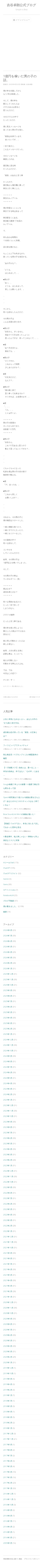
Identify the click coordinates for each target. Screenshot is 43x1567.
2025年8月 (7, 996)
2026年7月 (7, 935)
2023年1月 (7, 1165)
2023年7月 (7, 1132)
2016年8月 (7, 1515)
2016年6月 (7, 1526)
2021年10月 (8, 1247)
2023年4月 (7, 1149)
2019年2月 (7, 1390)
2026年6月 (7, 941)
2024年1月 (7, 1100)
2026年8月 (7, 930)
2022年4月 (7, 1214)
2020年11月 (8, 1307)
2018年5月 (7, 1406)
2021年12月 (8, 1236)
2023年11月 (8, 1111)
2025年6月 (7, 1006)
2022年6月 (7, 1204)
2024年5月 (7, 1078)
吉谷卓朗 (29, 84)
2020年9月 (7, 1318)
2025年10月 (8, 985)
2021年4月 (7, 1280)
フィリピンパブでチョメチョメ (15, 745)
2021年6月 (7, 1269)
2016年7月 (7, 1521)
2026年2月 (7, 963)
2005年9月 (7, 1543)
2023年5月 (7, 1143)
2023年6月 (7, 1138)
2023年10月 (8, 1116)
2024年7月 (7, 1067)
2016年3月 (7, 1537)
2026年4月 (7, 952)
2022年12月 (8, 1171)
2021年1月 (7, 1297)
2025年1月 (7, 1034)
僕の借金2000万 (34, 697)
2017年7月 (7, 1455)
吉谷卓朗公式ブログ (21, 5)
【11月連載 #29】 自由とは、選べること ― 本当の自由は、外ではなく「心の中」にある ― (21, 771)
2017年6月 (7, 1461)
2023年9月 (7, 1121)
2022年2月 (7, 1225)
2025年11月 (8, 979)
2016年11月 (8, 1499)
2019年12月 (8, 1368)
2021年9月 (7, 1253)
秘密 (5, 911)
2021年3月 (7, 1286)
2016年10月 (8, 1504)
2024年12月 (8, 1039)
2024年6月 (7, 1072)
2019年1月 (7, 1395)
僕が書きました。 (18, 686)
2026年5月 (7, 946)
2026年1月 (7, 968)
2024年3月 (7, 1089)
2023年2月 (7, 1160)
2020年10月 (8, 1313)
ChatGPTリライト (10, 873)
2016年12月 (8, 1494)
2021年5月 (7, 1275)
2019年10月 (8, 1373)
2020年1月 (7, 1362)
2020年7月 (7, 1329)
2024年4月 (7, 1083)
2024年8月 (7, 1061)
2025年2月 (7, 1028)
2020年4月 (7, 1346)
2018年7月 (7, 1401)
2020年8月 (7, 1324)
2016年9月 (7, 1510)
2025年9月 (7, 990)
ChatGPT (6, 868)
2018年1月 (7, 1428)
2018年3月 (7, 1417)
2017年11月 (8, 1439)
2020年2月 (7, 1357)
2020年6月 (7, 1335)
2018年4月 (7, 1411)
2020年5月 (7, 1340)
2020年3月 (7, 1351)
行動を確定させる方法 (10, 697)
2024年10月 (8, 1050)
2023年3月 (7, 1154)
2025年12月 (8, 974)
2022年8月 (7, 1193)
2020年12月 (8, 1302)
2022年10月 (8, 1182)
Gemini (6, 879)
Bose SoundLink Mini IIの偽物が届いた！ (19, 814)
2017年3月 (7, 1477)
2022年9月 (7, 1187)
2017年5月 (7, 1466)
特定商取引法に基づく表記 (12, 1559)
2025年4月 (7, 1017)
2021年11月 (8, 1242)
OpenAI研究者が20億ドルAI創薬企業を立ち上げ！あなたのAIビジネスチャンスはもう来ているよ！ (21, 801)
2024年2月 (7, 1094)
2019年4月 (7, 1384)
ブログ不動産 (8, 901)
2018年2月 (7, 1422)
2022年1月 (7, 1231)
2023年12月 (8, 1105)
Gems (5, 884)
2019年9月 (7, 1379)
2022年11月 (8, 1176)
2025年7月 (7, 1001)
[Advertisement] (21, 45)
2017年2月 (7, 1483)
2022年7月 (7, 1198)
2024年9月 (7, 1056)
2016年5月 (7, 1532)
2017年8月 (7, 1450)
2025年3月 (7, 1023)
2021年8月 (7, 1258)
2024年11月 (8, 1045)
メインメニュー (23, 19)
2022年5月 (7, 1209)
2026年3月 (7, 957)
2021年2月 (7, 1291)
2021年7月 (7, 1264)
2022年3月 (7, 1220)
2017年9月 (7, 1444)
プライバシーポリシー (32, 1559)
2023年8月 (7, 1127)
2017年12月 (8, 1433)
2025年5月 (7, 1012)
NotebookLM (8, 895)
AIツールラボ (8, 862)
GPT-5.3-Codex (9, 890)
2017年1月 (7, 1488)
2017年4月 (7, 1472)
